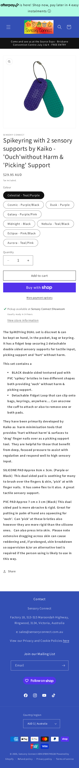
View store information (23, 320)
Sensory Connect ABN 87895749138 (37, 753)
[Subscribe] (63, 665)
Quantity (8, 252)
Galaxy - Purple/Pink (22, 214)
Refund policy (25, 758)
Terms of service (65, 758)
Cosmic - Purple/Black (23, 205)
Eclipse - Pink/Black (22, 233)
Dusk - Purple (60, 205)
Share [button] (12, 571)
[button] (8, 27)
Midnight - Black (19, 224)
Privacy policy (44, 758)
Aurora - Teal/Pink (21, 243)
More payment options (39, 297)
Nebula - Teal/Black (56, 224)
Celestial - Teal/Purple (24, 195)
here (66, 641)
